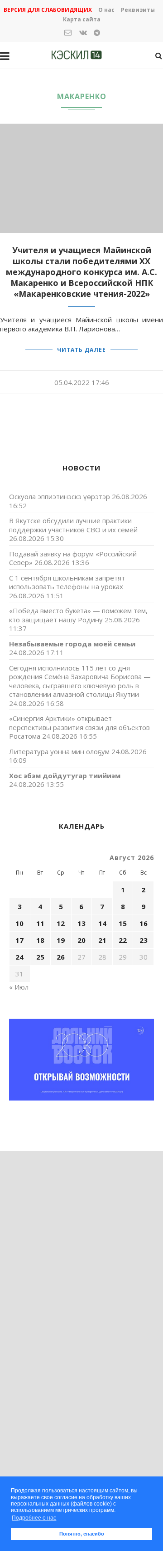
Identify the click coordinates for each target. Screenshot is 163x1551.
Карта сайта (82, 19)
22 (123, 940)
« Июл (19, 986)
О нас (106, 10)
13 (81, 923)
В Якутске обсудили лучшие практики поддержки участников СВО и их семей (73, 525)
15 (123, 923)
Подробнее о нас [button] (34, 1518)
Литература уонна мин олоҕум (59, 751)
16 (143, 923)
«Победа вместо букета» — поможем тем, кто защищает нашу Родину (78, 615)
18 (40, 940)
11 (40, 923)
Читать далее (81, 350)
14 (102, 923)
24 (19, 956)
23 (143, 940)
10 (19, 923)
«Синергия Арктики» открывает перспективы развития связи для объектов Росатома (79, 727)
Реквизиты (138, 10)
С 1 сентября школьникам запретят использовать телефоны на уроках (67, 582)
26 (61, 956)
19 (61, 940)
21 (102, 940)
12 (61, 923)
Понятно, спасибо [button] (81, 1533)
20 (81, 940)
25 (40, 956)
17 (19, 940)
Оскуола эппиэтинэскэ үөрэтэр (59, 496)
